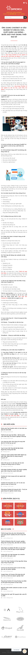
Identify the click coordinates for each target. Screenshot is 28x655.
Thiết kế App (20, 506)
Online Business (20, 522)
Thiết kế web (7, 506)
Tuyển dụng (19, 652)
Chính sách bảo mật (11, 652)
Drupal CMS (20, 514)
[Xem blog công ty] (24, 3)
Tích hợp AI (7, 514)
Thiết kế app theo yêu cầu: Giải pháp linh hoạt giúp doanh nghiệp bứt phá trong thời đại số (13, 535)
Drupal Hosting (7, 522)
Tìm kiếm (25, 17)
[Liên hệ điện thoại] (26, 3)
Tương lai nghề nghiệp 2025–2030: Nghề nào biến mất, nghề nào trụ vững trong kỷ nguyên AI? (13, 456)
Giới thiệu (4, 652)
